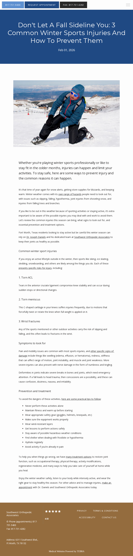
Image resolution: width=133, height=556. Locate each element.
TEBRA (80, 551)
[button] (128, 5)
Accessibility (87, 517)
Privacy (82, 510)
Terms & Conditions (105, 510)
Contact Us (109, 517)
